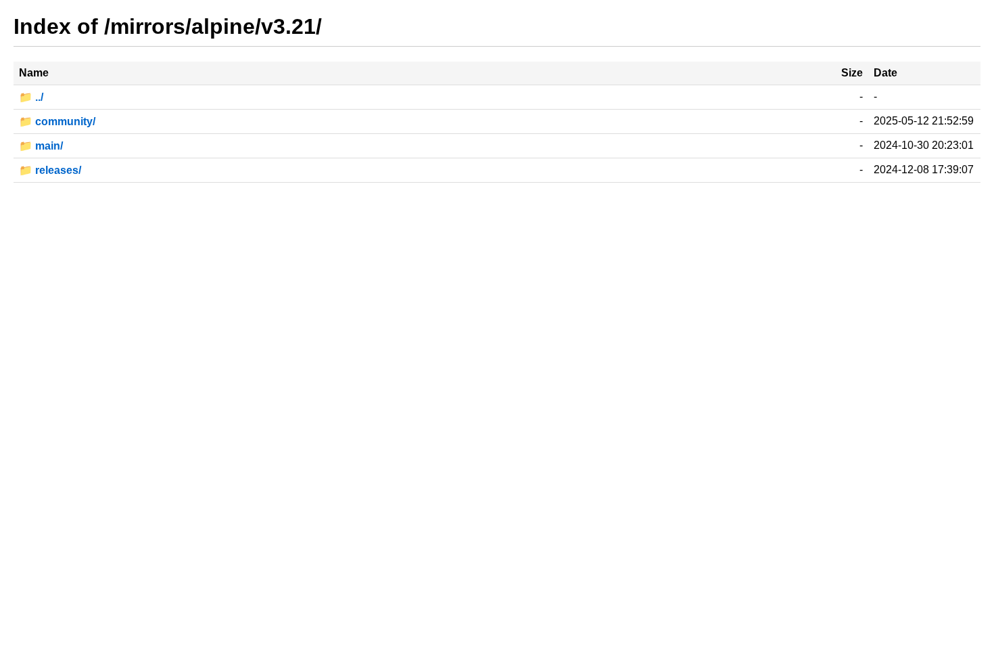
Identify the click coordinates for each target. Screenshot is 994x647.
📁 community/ (57, 121)
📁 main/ (41, 146)
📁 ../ (31, 97)
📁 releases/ (50, 170)
